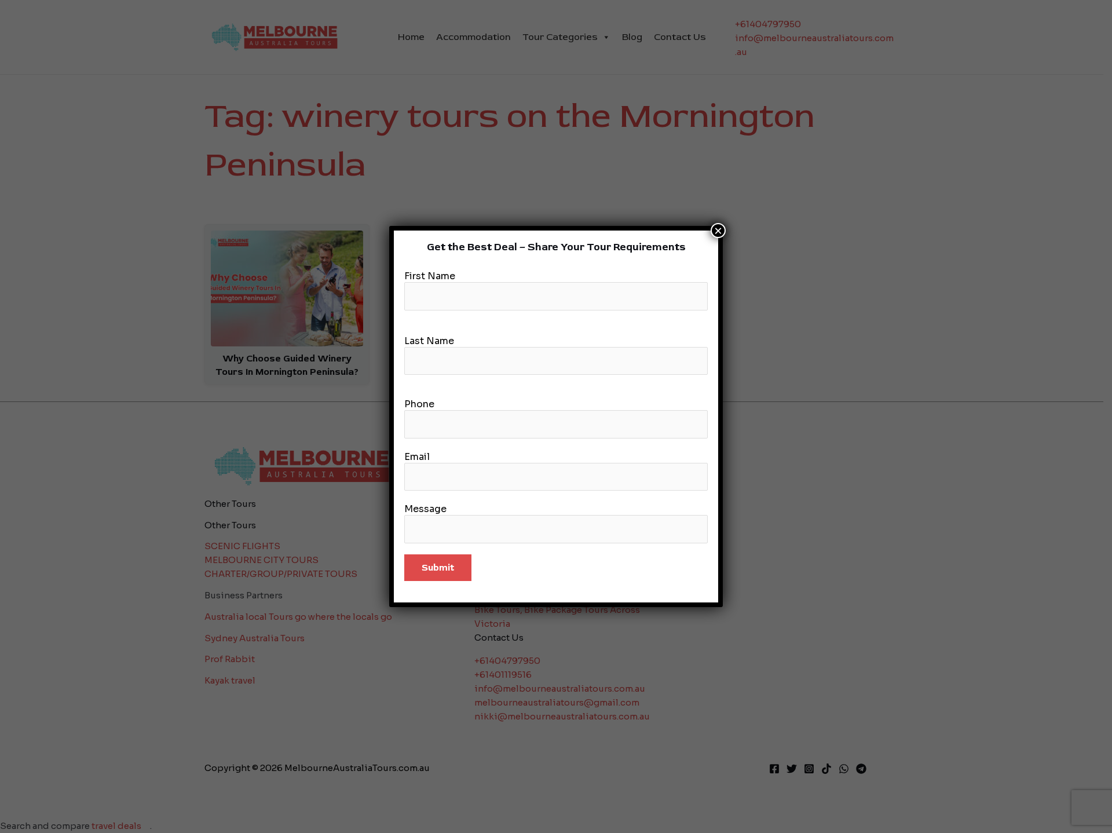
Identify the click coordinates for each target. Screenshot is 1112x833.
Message (425, 509)
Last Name (429, 341)
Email (417, 457)
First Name (429, 276)
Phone (419, 404)
